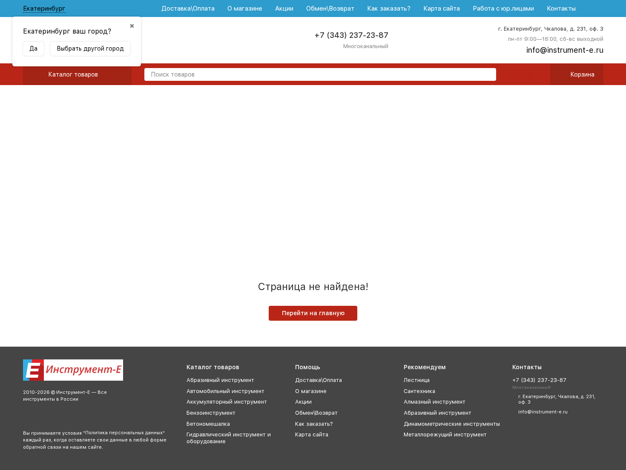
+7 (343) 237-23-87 (351, 35)
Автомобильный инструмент (225, 391)
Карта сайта (441, 8)
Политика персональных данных (124, 433)
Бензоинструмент (211, 413)
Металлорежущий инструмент (445, 434)
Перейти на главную (313, 313)
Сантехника (419, 391)
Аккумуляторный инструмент (227, 402)
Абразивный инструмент (220, 380)
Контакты (561, 8)
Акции (284, 8)
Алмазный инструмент (434, 402)
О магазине (244, 8)
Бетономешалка (208, 424)
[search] (486, 75)
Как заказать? (389, 8)
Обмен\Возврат (330, 8)
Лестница (417, 380)
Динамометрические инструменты (452, 424)
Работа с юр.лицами (503, 8)
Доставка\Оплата (188, 8)
